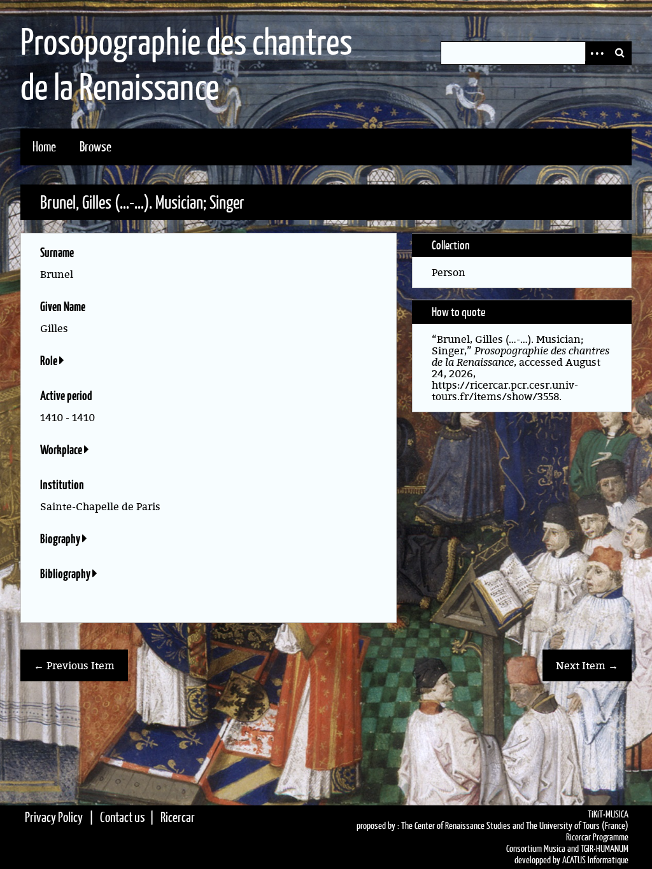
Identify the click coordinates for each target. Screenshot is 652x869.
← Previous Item (74, 665)
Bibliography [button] (66, 574)
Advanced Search (596, 53)
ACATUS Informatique (595, 860)
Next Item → (587, 665)
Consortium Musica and (542, 848)
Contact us (122, 817)
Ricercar (177, 817)
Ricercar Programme (597, 837)
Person (448, 272)
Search (619, 53)
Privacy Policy (54, 817)
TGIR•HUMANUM (604, 848)
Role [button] (49, 360)
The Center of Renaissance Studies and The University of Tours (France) (514, 825)
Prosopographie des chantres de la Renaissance (186, 64)
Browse (95, 146)
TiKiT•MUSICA (608, 814)
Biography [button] (61, 539)
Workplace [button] (62, 449)
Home (44, 146)
